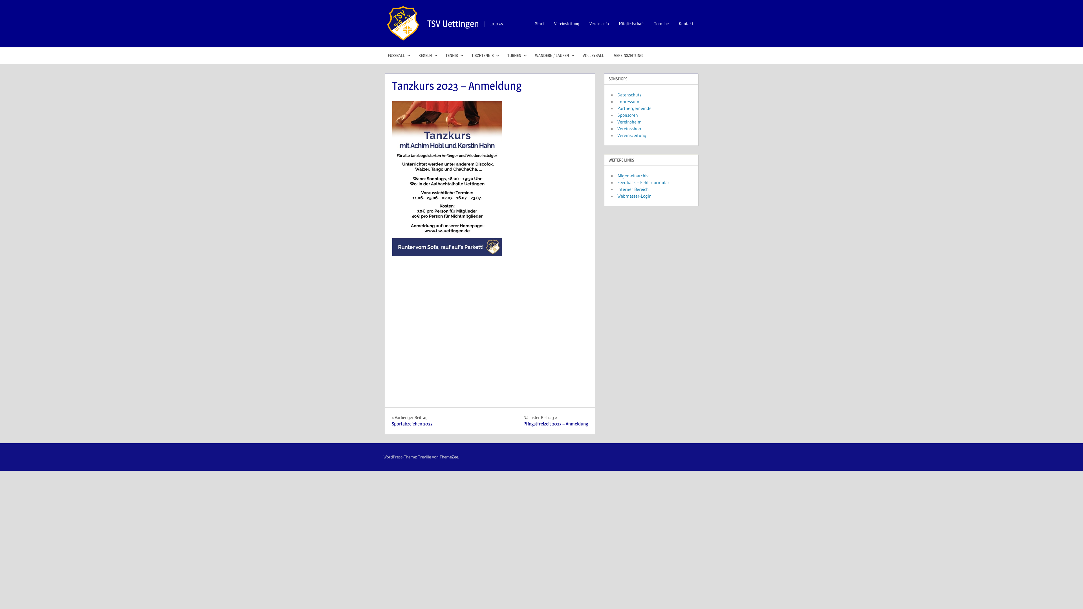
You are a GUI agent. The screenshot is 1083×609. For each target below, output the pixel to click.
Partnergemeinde (634, 108)
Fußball (396, 55)
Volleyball (593, 55)
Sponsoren (627, 115)
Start (539, 23)
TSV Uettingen (453, 23)
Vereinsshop (629, 128)
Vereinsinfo (599, 23)
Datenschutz (629, 95)
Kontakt (686, 23)
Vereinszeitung (628, 55)
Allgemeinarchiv (632, 175)
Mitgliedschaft (631, 23)
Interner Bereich (633, 189)
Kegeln (425, 55)
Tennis (452, 55)
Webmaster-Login (634, 196)
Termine (661, 23)
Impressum (628, 101)
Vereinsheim (629, 122)
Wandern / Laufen (552, 55)
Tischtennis (483, 55)
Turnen (514, 55)
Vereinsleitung (566, 23)
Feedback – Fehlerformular (643, 182)
